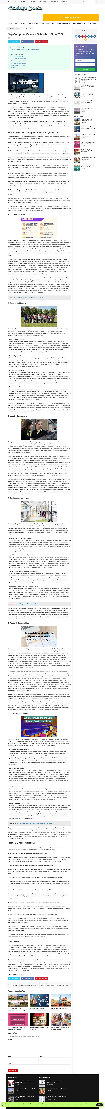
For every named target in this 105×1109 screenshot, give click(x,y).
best (10, 974)
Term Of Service (43, 1)
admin (12, 38)
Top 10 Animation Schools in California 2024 (59, 1009)
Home (9, 1)
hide (22, 47)
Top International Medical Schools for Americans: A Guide (39, 1009)
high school (92, 23)
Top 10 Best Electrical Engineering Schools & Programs (18, 1009)
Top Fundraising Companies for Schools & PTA (39, 1028)
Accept (99, 1105)
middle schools (34, 23)
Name (10, 1056)
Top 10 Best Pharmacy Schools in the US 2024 (25, 985)
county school (20, 23)
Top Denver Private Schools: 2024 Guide (25, 1088)
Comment (11, 1039)
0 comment (25, 38)
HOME (10, 23)
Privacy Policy (32, 1)
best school (28, 28)
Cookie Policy (5, 1105)
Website (10, 1063)
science (21, 974)
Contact (23, 1)
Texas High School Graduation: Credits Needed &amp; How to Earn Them (88, 79)
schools (15, 974)
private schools (48, 23)
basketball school (63, 23)
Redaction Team (54, 1)
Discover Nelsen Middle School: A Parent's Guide (54, 985)
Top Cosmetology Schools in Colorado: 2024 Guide (16, 1028)
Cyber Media (64, 1)
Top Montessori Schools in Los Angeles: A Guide (60, 1028)
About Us (16, 1)
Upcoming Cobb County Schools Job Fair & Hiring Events (24, 1081)
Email (42, 1056)
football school (79, 23)
